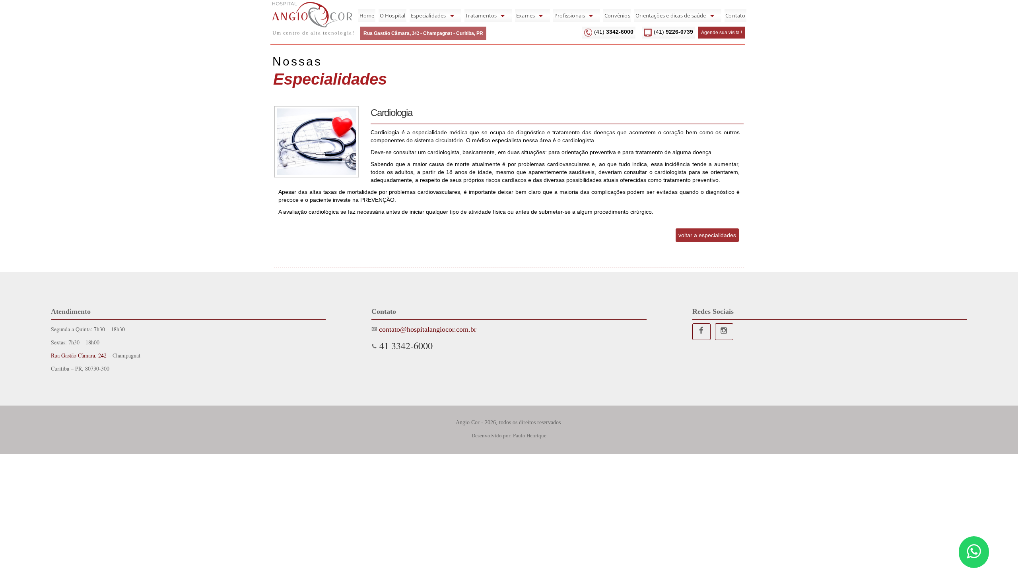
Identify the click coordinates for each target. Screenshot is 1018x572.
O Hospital (393, 15)
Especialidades (428, 15)
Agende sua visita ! (721, 32)
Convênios (617, 15)
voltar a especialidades (707, 235)
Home (367, 15)
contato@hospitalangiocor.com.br (426, 329)
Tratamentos (481, 15)
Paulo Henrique (529, 436)
